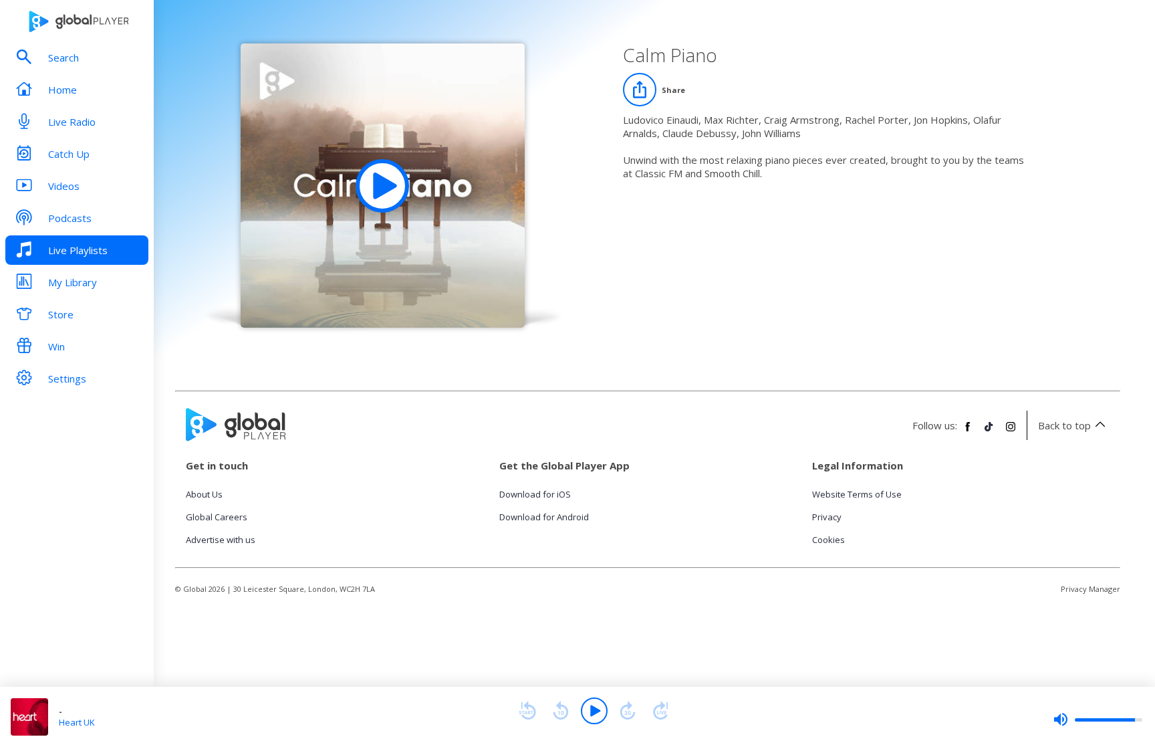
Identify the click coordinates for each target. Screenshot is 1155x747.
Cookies (828, 540)
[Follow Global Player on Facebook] (967, 432)
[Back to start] (527, 711)
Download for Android (544, 517)
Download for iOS (535, 494)
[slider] (1097, 719)
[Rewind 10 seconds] (560, 711)
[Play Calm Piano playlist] (382, 186)
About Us (204, 494)
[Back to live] (661, 711)
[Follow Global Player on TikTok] (989, 432)
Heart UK (77, 722)
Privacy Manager (1090, 588)
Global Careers (216, 517)
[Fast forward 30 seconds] (627, 711)
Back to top (1064, 425)
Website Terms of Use (857, 494)
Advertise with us (220, 540)
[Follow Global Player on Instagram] (1010, 432)
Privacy (827, 517)
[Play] (594, 711)
